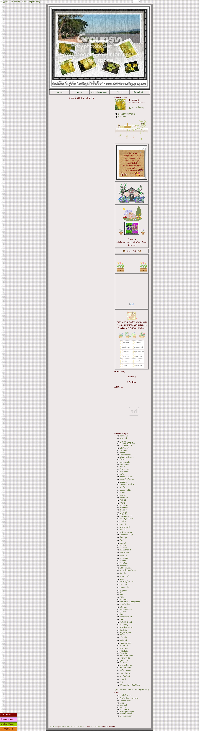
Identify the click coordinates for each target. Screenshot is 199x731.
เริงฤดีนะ (123, 563)
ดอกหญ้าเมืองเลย (127, 479)
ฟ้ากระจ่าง (124, 469)
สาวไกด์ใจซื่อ (125, 676)
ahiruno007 (125, 471)
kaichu (122, 453)
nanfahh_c (124, 624)
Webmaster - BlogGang (130, 685)
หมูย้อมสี (123, 640)
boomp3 (123, 705)
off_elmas (124, 547)
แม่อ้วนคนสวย (126, 617)
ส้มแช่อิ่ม (123, 500)
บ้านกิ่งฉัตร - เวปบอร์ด (129, 698)
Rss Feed (122, 116)
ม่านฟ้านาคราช (126, 627)
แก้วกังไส (123, 556)
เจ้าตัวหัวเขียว (6, 715)
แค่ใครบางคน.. (126, 670)
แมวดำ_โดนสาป (127, 581)
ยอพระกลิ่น (124, 448)
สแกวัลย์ (123, 438)
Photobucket (125, 701)
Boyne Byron (125, 633)
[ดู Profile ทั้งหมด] (136, 108)
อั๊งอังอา (123, 459)
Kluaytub (123, 512)
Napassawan (125, 643)
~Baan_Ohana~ (126, 518)
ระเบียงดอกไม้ (125, 550)
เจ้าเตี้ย (123, 521)
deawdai (123, 529)
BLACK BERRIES (127, 443)
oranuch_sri (125, 590)
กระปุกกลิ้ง (124, 587)
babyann (123, 482)
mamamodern (126, 609)
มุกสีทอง (123, 611)
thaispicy (123, 510)
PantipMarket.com (65, 726)
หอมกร (122, 492)
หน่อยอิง (123, 524)
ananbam (124, 505)
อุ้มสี (121, 682)
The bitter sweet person (130, 602)
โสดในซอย (124, 553)
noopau (123, 545)
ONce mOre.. (125, 568)
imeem (123, 707)
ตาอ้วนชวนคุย (126, 532)
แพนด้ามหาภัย (126, 622)
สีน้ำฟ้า (123, 573)
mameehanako (126, 665)
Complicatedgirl (126, 535)
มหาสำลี (123, 584)
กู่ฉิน (122, 597)
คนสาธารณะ (125, 667)
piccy (122, 579)
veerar (122, 466)
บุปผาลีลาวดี (125, 673)
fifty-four (123, 607)
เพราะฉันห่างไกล (127, 484)
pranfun (123, 560)
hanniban (124, 436)
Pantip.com (54, 726)
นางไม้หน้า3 (125, 527)
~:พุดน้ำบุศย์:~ (125, 658)
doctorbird (124, 558)
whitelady (124, 651)
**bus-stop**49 (126, 516)
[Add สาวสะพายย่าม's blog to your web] (132, 689)
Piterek (123, 441)
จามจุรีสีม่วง (125, 604)
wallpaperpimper (127, 711)
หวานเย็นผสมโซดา (128, 570)
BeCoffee (124, 514)
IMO (121, 592)
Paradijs (123, 653)
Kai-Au (122, 635)
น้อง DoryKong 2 (7, 724)
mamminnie (125, 462)
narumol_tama (126, 477)
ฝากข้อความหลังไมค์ (126, 114)
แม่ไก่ (122, 474)
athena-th (124, 599)
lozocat (123, 543)
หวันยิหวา (124, 648)
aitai (121, 594)
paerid (122, 619)
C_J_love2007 (126, 445)
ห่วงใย (122, 503)
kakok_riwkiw (125, 490)
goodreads (124, 709)
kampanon (124, 464)
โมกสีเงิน (123, 630)
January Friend (126, 655)
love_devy (124, 495)
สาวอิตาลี (124, 645)
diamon (123, 614)
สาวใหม (123, 487)
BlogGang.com (126, 716)
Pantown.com (79, 726)
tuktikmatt (124, 508)
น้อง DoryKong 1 (7, 719)
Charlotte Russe (127, 457)
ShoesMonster (126, 455)
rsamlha (123, 663)
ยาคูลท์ (123, 679)
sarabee (123, 450)
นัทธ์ (122, 540)
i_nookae (124, 660)
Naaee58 (124, 497)
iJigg (122, 703)
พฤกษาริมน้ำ (125, 576)
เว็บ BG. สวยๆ (126, 695)
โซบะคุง (123, 537)
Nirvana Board (126, 714)
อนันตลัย (123, 637)
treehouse (124, 566)
